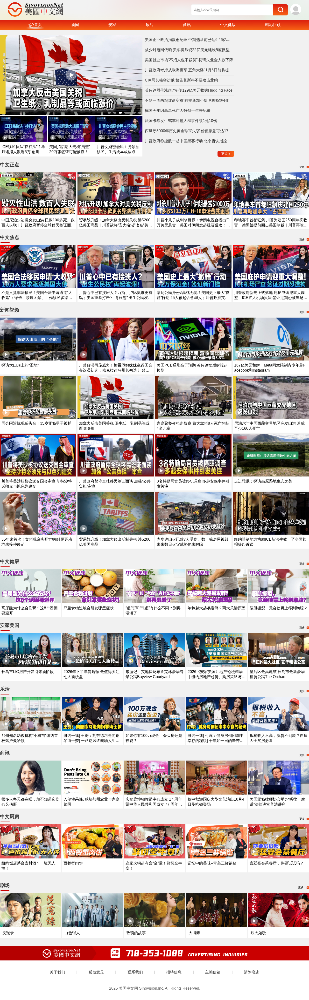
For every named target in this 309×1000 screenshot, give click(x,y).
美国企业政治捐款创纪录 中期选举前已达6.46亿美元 (189, 40)
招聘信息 (174, 972)
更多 (226, 154)
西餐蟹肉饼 (73, 863)
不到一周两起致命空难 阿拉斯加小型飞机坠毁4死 (187, 100)
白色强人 (72, 933)
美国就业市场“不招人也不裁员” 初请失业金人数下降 (189, 60)
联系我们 (135, 972)
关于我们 (57, 972)
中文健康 (228, 25)
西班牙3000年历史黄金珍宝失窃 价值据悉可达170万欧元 (189, 131)
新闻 (75, 25)
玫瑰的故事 (136, 933)
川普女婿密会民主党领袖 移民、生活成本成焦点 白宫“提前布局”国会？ (118, 152)
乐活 (149, 25)
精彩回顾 (273, 25)
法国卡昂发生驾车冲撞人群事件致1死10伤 (181, 121)
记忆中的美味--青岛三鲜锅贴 (212, 863)
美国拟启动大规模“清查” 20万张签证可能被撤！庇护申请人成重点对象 (70, 152)
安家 (112, 25)
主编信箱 (212, 972)
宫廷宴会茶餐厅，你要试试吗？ (277, 863)
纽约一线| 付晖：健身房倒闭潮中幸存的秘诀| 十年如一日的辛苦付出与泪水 (216, 741)
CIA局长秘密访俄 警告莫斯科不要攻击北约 (181, 80)
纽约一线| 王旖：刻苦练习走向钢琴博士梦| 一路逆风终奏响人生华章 (91, 741)
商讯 (187, 25)
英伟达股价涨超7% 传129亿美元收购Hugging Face (188, 90)
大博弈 (194, 933)
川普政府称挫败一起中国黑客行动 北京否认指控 (186, 141)
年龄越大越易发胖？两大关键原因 (217, 608)
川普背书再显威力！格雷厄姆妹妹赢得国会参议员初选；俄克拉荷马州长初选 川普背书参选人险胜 (115, 370)
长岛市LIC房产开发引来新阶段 (27, 672)
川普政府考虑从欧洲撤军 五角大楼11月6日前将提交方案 (189, 70)
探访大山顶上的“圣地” (20, 365)
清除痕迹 (251, 972)
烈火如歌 (258, 933)
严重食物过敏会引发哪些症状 (88, 608)
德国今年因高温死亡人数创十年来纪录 (178, 111)
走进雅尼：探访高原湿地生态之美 (263, 481)
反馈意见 (96, 972)
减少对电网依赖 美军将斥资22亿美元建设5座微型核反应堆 (189, 50)
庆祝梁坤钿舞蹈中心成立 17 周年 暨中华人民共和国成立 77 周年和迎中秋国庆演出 (154, 804)
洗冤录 (8, 933)
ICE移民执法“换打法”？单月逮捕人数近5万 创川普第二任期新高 (23, 152)
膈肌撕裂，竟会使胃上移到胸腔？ (279, 608)
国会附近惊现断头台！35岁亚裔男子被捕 (36, 423)
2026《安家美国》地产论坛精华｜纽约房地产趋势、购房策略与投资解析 (217, 677)
